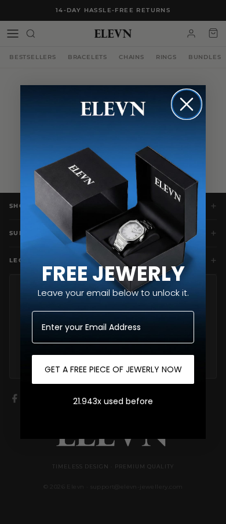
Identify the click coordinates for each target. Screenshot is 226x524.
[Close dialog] (186, 104)
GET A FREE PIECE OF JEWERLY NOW (113, 369)
